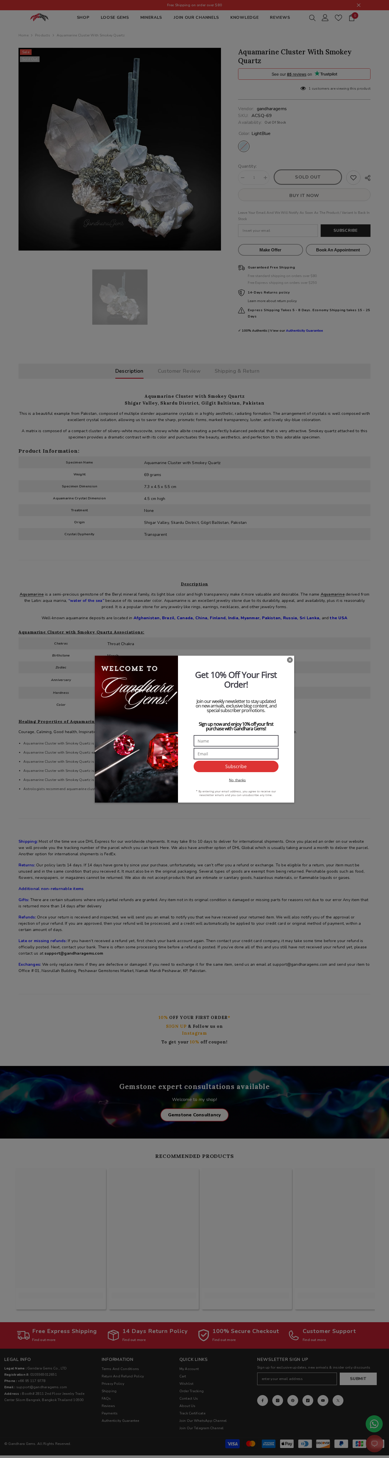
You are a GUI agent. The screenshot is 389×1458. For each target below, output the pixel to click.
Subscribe (236, 766)
